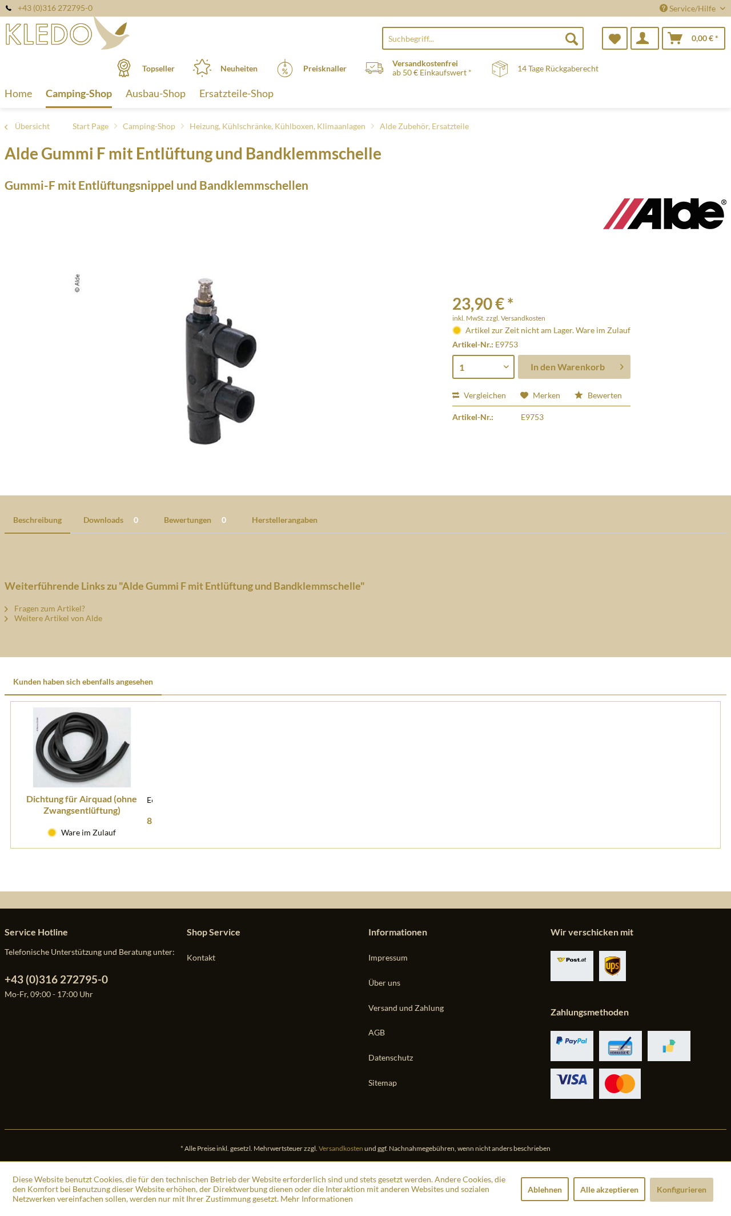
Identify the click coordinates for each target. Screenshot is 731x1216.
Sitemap (382, 1082)
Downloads (110, 520)
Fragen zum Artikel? (49, 608)
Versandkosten (341, 1148)
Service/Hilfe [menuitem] (692, 8)
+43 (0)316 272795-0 (56, 979)
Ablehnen (545, 1189)
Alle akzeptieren (609, 1189)
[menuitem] (483, 38)
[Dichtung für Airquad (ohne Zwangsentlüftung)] (82, 747)
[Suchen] (572, 38)
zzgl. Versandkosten (515, 318)
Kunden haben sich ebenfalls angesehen (83, 681)
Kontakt (201, 957)
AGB (376, 1032)
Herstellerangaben (285, 520)
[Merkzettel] (615, 38)
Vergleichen (484, 395)
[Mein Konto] (644, 38)
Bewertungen (195, 520)
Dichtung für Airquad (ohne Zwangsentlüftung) (81, 804)
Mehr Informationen (316, 1198)
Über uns (384, 982)
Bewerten (604, 395)
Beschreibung (37, 520)
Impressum (388, 957)
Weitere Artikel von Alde (57, 618)
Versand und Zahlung (406, 1008)
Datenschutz (390, 1057)
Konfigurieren (681, 1189)
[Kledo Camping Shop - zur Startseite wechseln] (94, 32)
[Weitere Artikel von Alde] (664, 218)
